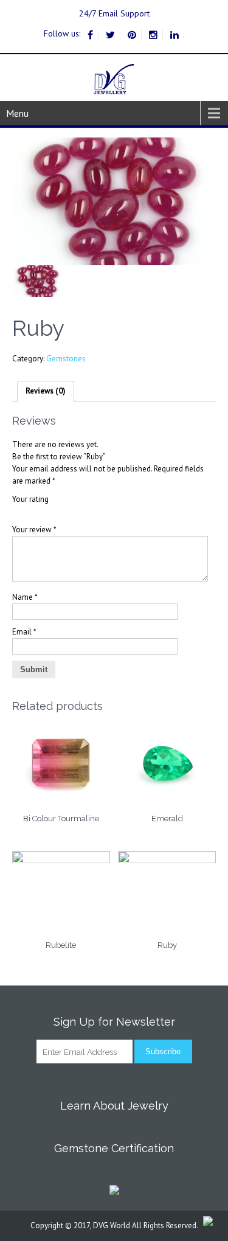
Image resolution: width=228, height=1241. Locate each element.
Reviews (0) (46, 391)
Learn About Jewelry (114, 1105)
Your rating (30, 499)
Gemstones (66, 358)
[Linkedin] (174, 35)
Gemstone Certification (114, 1148)
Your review (34, 529)
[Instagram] (153, 35)
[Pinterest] (132, 35)
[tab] (45, 391)
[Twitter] (110, 35)
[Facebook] (90, 35)
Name (25, 597)
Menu (17, 113)
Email (24, 632)
